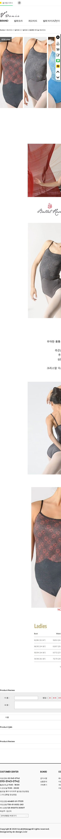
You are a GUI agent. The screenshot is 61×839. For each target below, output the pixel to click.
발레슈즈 (18, 20)
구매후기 (43, 785)
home (2, 30)
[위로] (58, 71)
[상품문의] (58, 55)
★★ (54, 698)
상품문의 (43, 781)
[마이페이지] (58, 43)
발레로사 (18, 30)
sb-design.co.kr (19, 832)
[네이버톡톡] (58, 60)
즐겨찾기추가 (7, 3)
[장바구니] (58, 49)
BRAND (4, 20)
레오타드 (33, 20)
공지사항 (43, 778)
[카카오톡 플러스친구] (58, 66)
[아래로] (58, 77)
